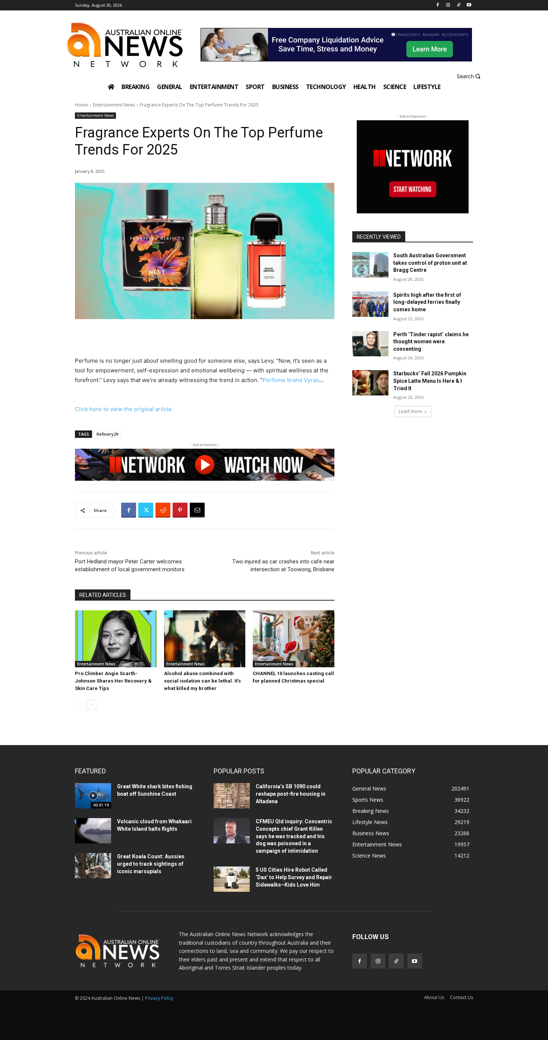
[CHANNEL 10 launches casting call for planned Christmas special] (293, 638)
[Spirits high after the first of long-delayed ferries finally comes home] (370, 304)
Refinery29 (107, 434)
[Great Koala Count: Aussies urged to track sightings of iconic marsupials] (93, 865)
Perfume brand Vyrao (290, 380)
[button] (469, 76)
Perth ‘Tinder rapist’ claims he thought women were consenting (431, 341)
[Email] (197, 510)
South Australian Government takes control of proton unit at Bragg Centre (430, 262)
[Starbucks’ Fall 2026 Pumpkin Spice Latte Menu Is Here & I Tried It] (370, 382)
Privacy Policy (159, 998)
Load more (410, 411)
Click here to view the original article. (124, 409)
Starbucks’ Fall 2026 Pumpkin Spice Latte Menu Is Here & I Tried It (429, 380)
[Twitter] (145, 510)
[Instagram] (448, 5)
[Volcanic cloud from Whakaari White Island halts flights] (93, 830)
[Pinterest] (180, 510)
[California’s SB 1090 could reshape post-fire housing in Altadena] (232, 795)
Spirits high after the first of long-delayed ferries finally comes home (427, 302)
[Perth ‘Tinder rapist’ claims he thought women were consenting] (370, 343)
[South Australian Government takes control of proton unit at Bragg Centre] (370, 264)
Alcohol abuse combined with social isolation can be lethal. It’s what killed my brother (202, 681)
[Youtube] (468, 5)
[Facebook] (438, 5)
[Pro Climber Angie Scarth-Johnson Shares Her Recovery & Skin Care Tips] (116, 638)
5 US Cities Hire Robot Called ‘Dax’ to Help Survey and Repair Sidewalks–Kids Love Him (294, 877)
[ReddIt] (162, 510)
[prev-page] (79, 704)
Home (81, 105)
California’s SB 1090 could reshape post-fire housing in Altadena (290, 793)
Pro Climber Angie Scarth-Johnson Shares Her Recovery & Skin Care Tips (113, 681)
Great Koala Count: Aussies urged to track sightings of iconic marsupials (151, 863)
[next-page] (91, 704)
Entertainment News (114, 105)
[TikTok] (458, 5)
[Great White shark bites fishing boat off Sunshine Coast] (93, 795)
